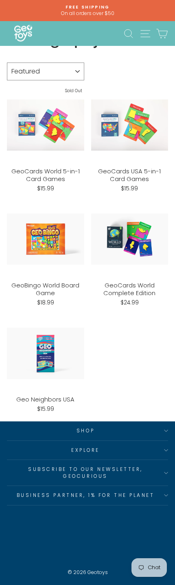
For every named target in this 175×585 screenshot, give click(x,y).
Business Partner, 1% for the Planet (86, 495)
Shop (85, 430)
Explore (85, 450)
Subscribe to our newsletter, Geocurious (85, 472)
